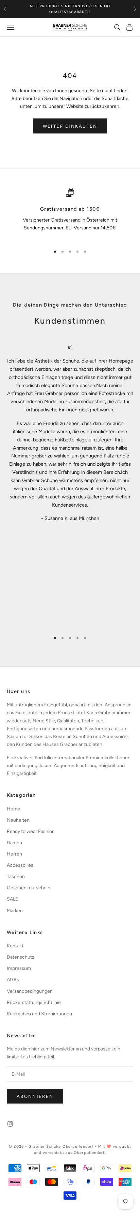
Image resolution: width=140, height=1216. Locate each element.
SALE (12, 899)
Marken (15, 911)
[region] (70, 214)
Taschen (16, 876)
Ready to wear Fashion (31, 831)
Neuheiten (18, 820)
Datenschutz (20, 957)
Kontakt (15, 946)
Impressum (19, 968)
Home (13, 809)
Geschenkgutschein (28, 888)
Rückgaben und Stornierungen (39, 1014)
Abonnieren (35, 1096)
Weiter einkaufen (70, 126)
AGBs (13, 979)
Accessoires (20, 865)
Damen (14, 843)
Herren (14, 854)
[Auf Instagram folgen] (10, 1123)
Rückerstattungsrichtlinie (34, 1002)
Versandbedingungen (30, 991)
